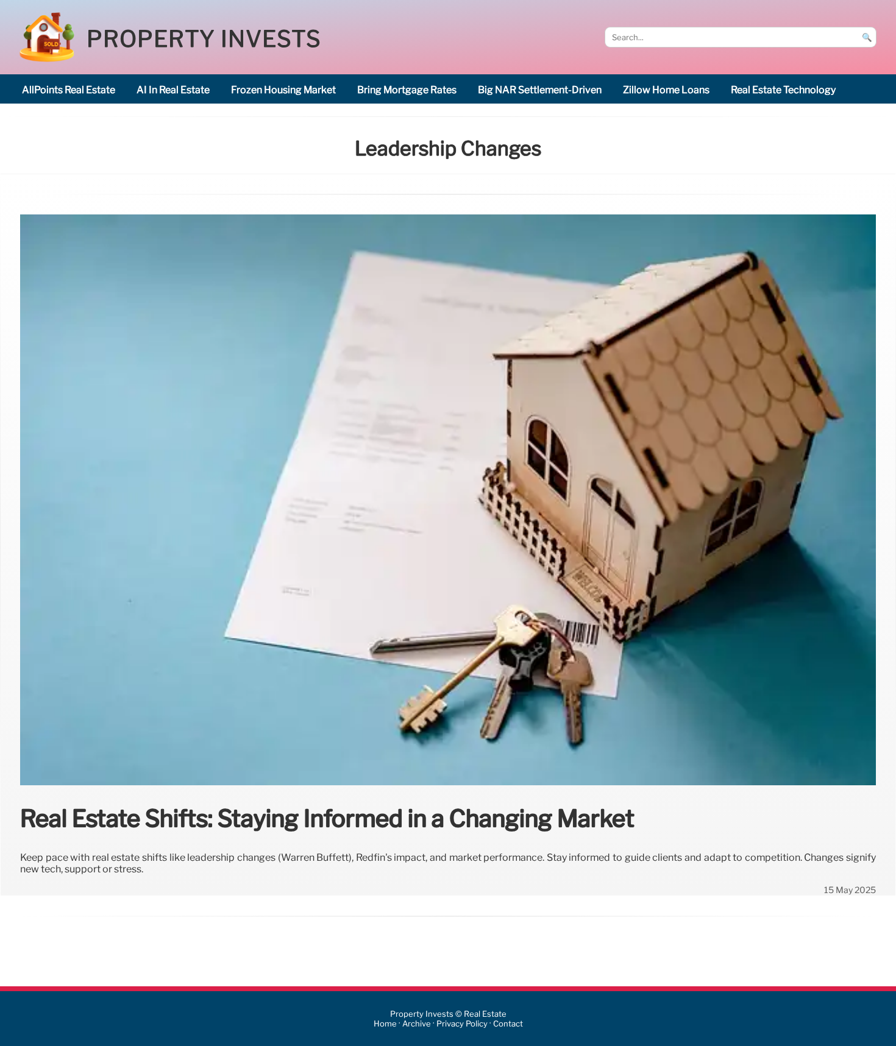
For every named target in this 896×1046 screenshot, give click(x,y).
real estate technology (783, 90)
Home (385, 1023)
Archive (416, 1023)
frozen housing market (283, 90)
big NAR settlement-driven (540, 90)
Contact (508, 1023)
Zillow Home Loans (666, 90)
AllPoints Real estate (68, 90)
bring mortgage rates (407, 90)
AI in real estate (173, 90)
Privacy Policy (462, 1023)
